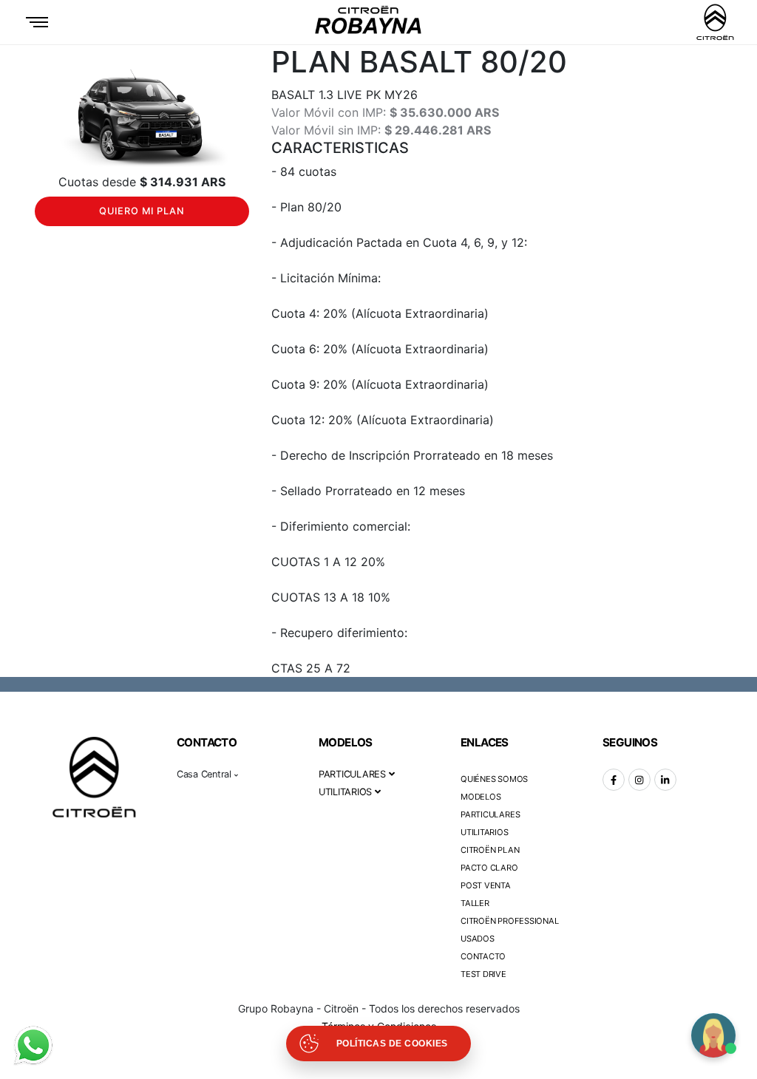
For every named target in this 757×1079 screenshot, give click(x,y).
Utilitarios (485, 832)
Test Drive (483, 974)
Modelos (480, 797)
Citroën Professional (510, 921)
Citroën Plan (490, 850)
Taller (475, 903)
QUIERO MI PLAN (142, 211)
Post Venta (486, 885)
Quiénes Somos (494, 779)
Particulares (490, 814)
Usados (478, 938)
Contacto (483, 956)
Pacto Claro (489, 867)
